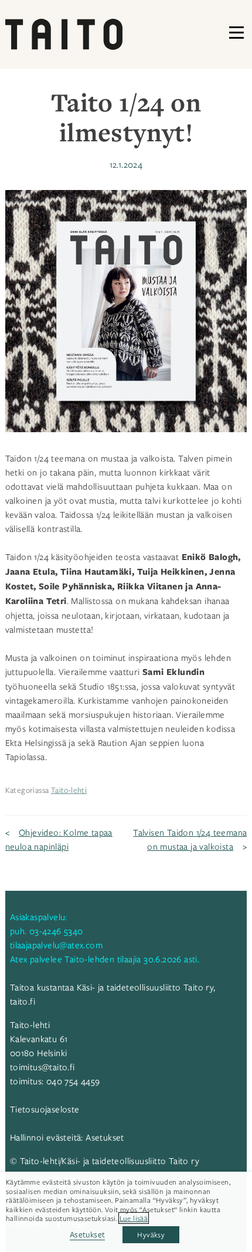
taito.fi (22, 1001)
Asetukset (105, 1137)
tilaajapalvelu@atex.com (56, 945)
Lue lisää (134, 1218)
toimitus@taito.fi (42, 1067)
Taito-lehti (69, 790)
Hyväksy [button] (151, 1234)
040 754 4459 (73, 1081)
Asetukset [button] (87, 1234)
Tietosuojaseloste (45, 1109)
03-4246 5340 (56, 931)
